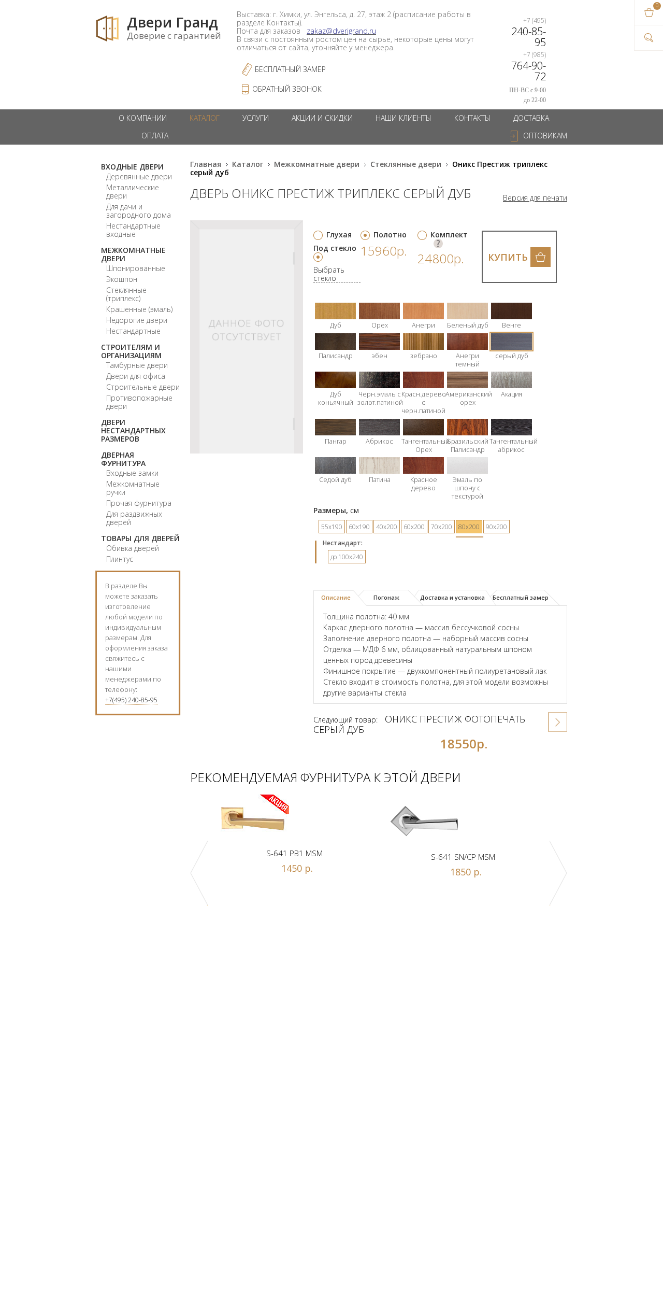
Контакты (472, 118)
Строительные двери (143, 387)
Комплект (449, 234)
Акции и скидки (322, 118)
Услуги (255, 118)
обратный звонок (287, 89)
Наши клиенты (403, 118)
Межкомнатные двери (133, 254)
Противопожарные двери (139, 402)
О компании (143, 118)
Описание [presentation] (336, 597)
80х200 (469, 526)
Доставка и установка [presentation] (452, 597)
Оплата (154, 135)
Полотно (390, 234)
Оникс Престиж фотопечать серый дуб (419, 724)
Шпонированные (135, 268)
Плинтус (119, 559)
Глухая (339, 234)
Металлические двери (132, 191)
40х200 (386, 526)
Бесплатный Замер (290, 69)
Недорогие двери (136, 320)
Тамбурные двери (137, 365)
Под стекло (334, 248)
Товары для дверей (140, 538)
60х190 (359, 526)
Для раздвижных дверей (134, 518)
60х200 (414, 526)
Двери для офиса (135, 376)
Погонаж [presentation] (386, 597)
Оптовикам (545, 135)
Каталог (205, 118)
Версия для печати (535, 198)
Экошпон (121, 279)
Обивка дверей (132, 548)
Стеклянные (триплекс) (126, 294)
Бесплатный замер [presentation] (521, 597)
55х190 (331, 526)
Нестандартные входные (133, 230)
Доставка (531, 118)
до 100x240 (346, 557)
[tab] (340, 598)
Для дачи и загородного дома (138, 211)
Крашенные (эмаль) (139, 309)
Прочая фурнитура (138, 503)
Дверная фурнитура (123, 459)
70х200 (441, 526)
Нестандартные (133, 331)
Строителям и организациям (131, 351)
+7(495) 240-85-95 (131, 700)
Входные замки (132, 473)
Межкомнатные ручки (133, 488)
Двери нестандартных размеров (133, 430)
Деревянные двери (139, 176)
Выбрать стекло (328, 274)
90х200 (496, 526)
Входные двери (132, 167)
